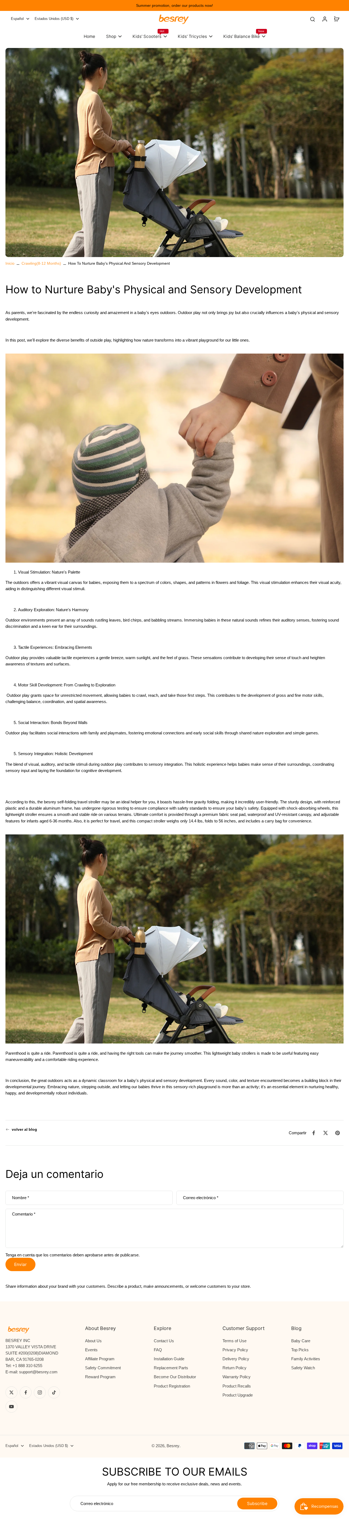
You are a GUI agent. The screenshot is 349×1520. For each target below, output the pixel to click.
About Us (93, 1340)
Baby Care (300, 1340)
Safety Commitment (103, 1367)
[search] (312, 18)
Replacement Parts (171, 1367)
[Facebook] (26, 1392)
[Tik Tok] (54, 1392)
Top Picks (300, 1349)
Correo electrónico (200, 1197)
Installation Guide (169, 1358)
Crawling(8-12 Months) (41, 263)
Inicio (9, 263)
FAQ (158, 1349)
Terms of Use (234, 1340)
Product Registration (172, 1386)
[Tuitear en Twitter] (326, 1133)
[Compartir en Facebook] (314, 1133)
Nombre (20, 1197)
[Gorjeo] (11, 1392)
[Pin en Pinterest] (338, 1133)
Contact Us (164, 1340)
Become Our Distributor (175, 1376)
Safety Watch (303, 1367)
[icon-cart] (336, 18)
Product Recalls (236, 1386)
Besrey (173, 1445)
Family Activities (305, 1358)
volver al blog (24, 1129)
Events (91, 1349)
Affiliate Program (100, 1358)
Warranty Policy (236, 1376)
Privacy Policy (235, 1349)
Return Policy (234, 1367)
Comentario (23, 1214)
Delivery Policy (235, 1358)
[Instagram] (40, 1392)
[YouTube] (11, 1407)
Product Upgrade (237, 1395)
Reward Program (100, 1376)
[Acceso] (324, 18)
